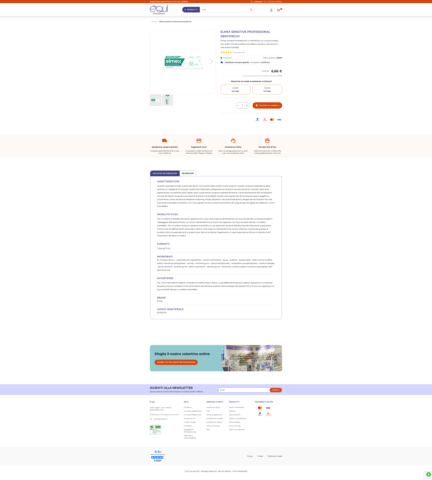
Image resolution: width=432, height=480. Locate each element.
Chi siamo (187, 407)
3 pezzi (267, 88)
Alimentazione (234, 415)
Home (154, 21)
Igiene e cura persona (237, 418)
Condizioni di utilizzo (214, 422)
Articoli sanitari (234, 422)
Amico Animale (235, 426)
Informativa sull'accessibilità (190, 437)
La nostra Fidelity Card (192, 415)
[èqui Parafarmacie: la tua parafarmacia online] (159, 9)
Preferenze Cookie (274, 456)
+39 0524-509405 (274, 2)
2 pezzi (235, 88)
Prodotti (191, 10)
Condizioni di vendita (214, 418)
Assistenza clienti (213, 407)
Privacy (250, 456)
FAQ (208, 411)
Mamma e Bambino (237, 430)
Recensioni (188, 173)
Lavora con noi (189, 418)
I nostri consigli (190, 422)
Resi (208, 430)
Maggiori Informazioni (165, 173)
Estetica (232, 411)
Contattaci (188, 426)
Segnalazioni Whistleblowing (190, 431)
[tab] (165, 173)
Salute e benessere (236, 407)
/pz (235, 91)
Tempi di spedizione (214, 415)
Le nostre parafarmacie (193, 411)
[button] (211, 61)
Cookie (260, 456)
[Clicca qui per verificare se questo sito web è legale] (155, 430)
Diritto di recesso (213, 426)
